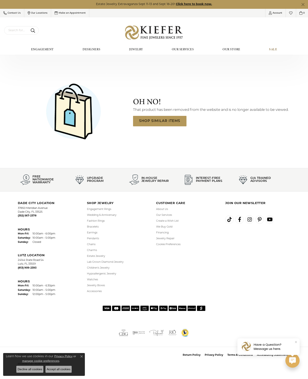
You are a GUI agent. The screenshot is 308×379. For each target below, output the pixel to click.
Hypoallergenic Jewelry (101, 274)
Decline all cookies (30, 369)
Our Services (183, 49)
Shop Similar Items (159, 121)
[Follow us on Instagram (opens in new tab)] (249, 219)
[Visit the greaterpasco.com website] (185, 333)
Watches (92, 279)
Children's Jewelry (98, 268)
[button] (12, 13)
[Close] (302, 4)
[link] (70, 13)
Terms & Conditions (240, 355)
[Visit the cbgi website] (123, 333)
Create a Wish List (167, 221)
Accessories (94, 291)
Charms (92, 250)
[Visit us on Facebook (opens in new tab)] (239, 219)
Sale (273, 49)
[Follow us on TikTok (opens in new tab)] (229, 219)
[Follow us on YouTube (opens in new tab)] (269, 219)
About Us (162, 209)
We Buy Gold (164, 227)
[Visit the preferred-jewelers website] (156, 333)
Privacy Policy (214, 355)
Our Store (231, 49)
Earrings (92, 233)
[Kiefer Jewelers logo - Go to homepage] (154, 32)
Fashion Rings (96, 221)
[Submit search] (34, 30)
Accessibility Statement (272, 355)
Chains (91, 244)
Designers (91, 49)
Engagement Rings (99, 209)
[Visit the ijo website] (138, 333)
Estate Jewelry (96, 256)
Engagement (42, 49)
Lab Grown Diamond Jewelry (105, 262)
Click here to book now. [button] (194, 4)
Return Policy (192, 355)
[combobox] (16, 30)
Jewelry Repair (165, 238)
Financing (162, 233)
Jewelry (136, 49)
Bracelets (93, 227)
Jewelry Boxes (96, 285)
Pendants (93, 238)
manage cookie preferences (40, 360)
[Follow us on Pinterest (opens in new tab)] (259, 219)
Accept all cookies (58, 369)
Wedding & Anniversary (101, 215)
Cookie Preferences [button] (168, 244)
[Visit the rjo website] (172, 333)
